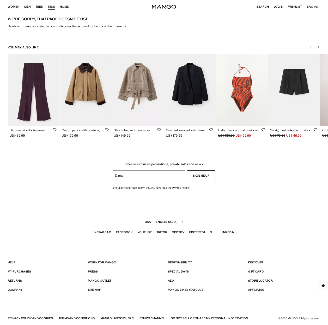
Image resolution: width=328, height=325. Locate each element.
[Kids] (57, 6)
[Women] (21, 6)
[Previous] (312, 47)
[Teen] (45, 6)
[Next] (317, 47)
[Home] (71, 6)
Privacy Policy (180, 187)
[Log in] (285, 6)
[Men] (33, 6)
